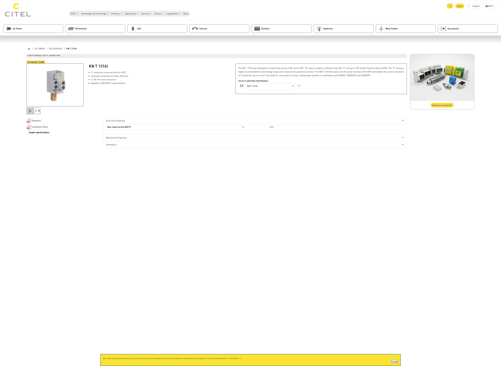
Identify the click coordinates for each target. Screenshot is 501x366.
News (186, 13)
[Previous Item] (242, 86)
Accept (394, 361)
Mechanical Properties (116, 137)
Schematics (111, 144)
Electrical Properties (115, 120)
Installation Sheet (40, 126)
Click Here (233, 358)
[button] (450, 6)
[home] (29, 49)
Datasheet (36, 120)
